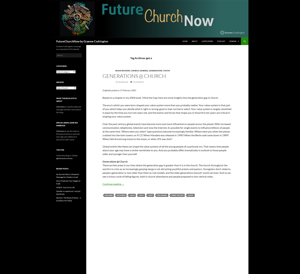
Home (185, 41)
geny (150, 195)
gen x (132, 195)
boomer (109, 195)
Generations (155, 70)
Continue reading (113, 184)
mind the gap (178, 195)
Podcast (221, 41)
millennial (162, 195)
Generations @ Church (134, 76)
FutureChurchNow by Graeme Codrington (82, 41)
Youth (166, 70)
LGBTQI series (207, 41)
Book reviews (122, 70)
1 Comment (138, 82)
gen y (141, 195)
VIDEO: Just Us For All (65, 187)
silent (191, 195)
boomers (121, 195)
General (233, 41)
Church (135, 70)
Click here (60, 107)
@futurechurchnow (64, 158)
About (195, 41)
